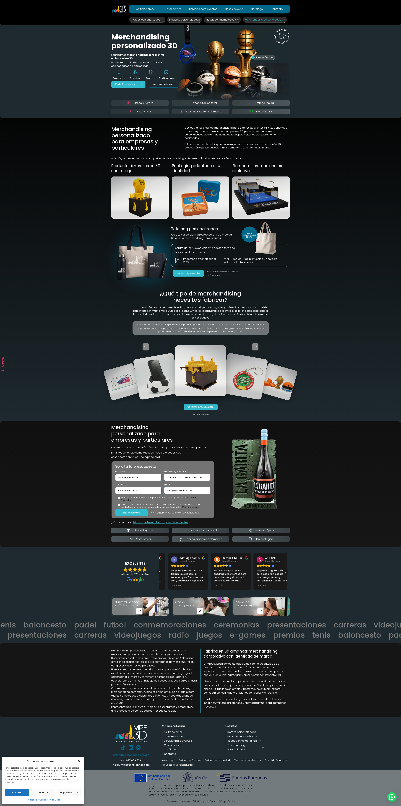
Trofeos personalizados (145, 19)
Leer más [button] (168, 585)
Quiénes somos (171, 9)
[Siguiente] (255, 346)
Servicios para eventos (203, 9)
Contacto (277, 9)
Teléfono (120, 484)
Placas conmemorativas (221, 19)
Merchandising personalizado (263, 19)
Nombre (120, 471)
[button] (79, 761)
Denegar (43, 792)
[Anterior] (146, 346)
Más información (190, 506)
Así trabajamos (145, 9)
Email (167, 484)
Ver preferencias (69, 792)
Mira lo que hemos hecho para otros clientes (160, 522)
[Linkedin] (130, 747)
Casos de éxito (234, 9)
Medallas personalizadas (184, 19)
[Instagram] (138, 747)
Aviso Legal (54, 799)
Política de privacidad (37, 799)
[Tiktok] (123, 747)
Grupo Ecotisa (228, 801)
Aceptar (17, 792)
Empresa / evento (175, 471)
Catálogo (257, 9)
